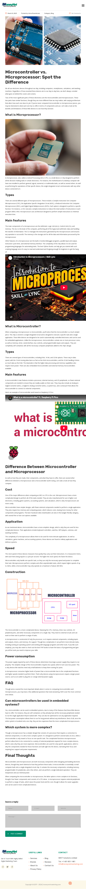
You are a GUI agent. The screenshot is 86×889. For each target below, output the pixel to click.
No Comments (76, 13)
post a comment (17, 834)
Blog (46, 858)
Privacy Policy (35, 869)
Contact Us (49, 866)
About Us (34, 866)
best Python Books (46, 246)
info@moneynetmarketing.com (70, 864)
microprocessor (12, 178)
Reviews (48, 862)
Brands (33, 862)
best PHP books (42, 647)
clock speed (12, 554)
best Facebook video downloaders (39, 513)
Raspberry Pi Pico (47, 392)
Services (33, 858)
